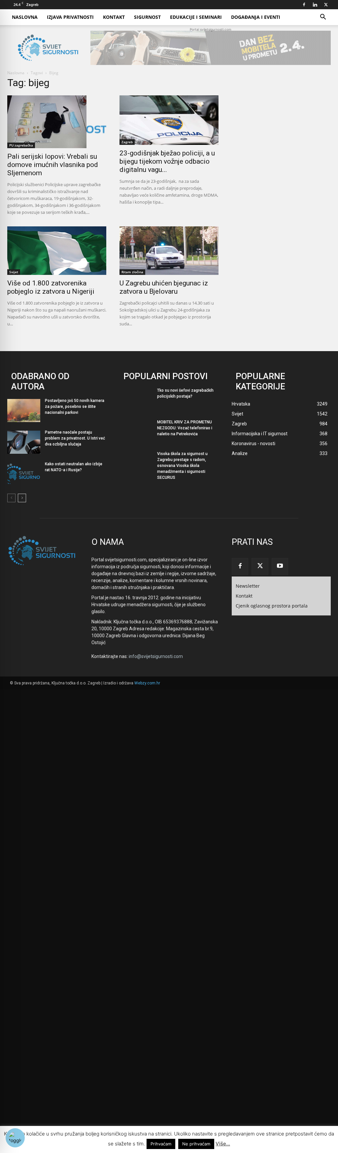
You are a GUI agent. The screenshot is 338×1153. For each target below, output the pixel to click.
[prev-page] (11, 498)
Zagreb (127, 142)
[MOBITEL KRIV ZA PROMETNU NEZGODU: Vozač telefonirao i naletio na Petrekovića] (135, 432)
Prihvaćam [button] (161, 1143)
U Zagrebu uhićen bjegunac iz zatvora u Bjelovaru (163, 287)
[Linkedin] (315, 4)
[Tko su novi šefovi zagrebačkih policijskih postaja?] (135, 400)
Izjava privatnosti (70, 17)
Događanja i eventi (255, 17)
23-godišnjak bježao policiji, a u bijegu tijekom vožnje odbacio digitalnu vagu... (167, 161)
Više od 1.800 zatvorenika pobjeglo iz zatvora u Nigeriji (50, 287)
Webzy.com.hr (147, 683)
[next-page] (22, 498)
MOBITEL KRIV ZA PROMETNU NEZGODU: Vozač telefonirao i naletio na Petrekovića (184, 428)
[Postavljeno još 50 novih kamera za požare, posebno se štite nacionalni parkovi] (23, 410)
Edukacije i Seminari (196, 17)
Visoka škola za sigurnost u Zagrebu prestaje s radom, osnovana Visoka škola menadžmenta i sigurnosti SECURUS (182, 465)
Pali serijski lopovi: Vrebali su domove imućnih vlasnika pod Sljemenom (52, 164)
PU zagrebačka (21, 145)
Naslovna (25, 17)
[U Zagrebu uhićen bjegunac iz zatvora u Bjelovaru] (169, 250)
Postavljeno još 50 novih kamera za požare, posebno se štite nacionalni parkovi (74, 406)
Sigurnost (147, 17)
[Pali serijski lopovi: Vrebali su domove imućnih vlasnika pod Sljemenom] (56, 121)
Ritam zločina (132, 272)
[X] (326, 4)
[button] (323, 18)
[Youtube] (280, 566)
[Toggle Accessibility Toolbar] (15, 1138)
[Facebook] (304, 4)
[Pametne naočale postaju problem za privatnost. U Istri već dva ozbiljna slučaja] (23, 442)
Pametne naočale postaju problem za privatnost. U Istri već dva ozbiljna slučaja (75, 438)
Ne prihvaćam (196, 1143)
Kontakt (114, 17)
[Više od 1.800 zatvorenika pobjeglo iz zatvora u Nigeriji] (56, 250)
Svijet (13, 272)
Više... (223, 1143)
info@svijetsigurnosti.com (156, 656)
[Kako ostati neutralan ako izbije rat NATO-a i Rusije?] (23, 473)
